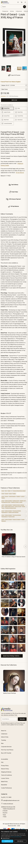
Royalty (14, 493)
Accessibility (4, 759)
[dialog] (14, 836)
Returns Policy (5, 768)
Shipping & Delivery (6, 772)
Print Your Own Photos (7, 750)
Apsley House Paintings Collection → (12, 656)
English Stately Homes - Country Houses (13, 506)
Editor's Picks (4, 737)
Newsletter (4, 784)
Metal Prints (4, 781)
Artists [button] (12, 11)
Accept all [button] (7, 841)
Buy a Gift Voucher (6, 753)
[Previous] (2, 42)
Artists (9, 490)
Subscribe (22, 719)
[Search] (24, 6)
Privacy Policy (5, 765)
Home (3, 490)
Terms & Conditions (6, 775)
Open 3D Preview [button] (15, 75)
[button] (14, 838)
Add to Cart (14, 100)
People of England (16, 519)
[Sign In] (25, 2)
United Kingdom (12, 496)
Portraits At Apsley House (10, 508)
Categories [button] (5, 11)
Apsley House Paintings (13, 512)
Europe (6, 493)
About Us (3, 730)
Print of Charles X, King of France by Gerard (13, 556)
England (18, 496)
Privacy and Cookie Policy (16, 836)
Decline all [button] (20, 841)
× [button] (26, 830)
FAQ (2, 762)
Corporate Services (6, 746)
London (22, 496)
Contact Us (4, 794)
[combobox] (12, 6)
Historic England (8, 500)
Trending (3, 740)
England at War (16, 500)
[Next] (25, 42)
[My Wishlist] (18, 2)
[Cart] (21, 2)
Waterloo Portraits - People (16, 502)
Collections (19, 11)
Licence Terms (5, 778)
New (2, 743)
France (10, 493)
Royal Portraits (12, 516)
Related (3, 497)
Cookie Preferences (6, 788)
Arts (6, 490)
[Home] (6, 2)
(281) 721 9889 (7, 797)
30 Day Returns (20, 172)
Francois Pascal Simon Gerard (19, 490)
